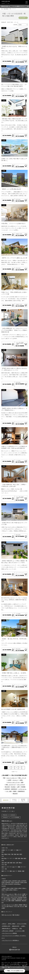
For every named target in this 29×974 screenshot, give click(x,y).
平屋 (4, 778)
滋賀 (11, 862)
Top (2, 8)
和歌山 (20, 862)
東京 (3, 854)
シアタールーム (22, 789)
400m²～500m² (9, 889)
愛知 (22, 858)
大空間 (9, 780)
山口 (13, 866)
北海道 (3, 850)
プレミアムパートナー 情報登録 (9, 933)
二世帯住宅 (7, 789)
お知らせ (4, 923)
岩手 (12, 850)
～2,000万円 (4, 880)
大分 (14, 871)
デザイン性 (16, 906)
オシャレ (22, 906)
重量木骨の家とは (5, 6)
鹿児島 (19, 871)
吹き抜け (13, 786)
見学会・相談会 (11, 923)
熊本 (11, 871)
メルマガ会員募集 (15, 817)
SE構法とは (15, 928)
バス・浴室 (9, 791)
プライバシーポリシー (7, 956)
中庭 (13, 914)
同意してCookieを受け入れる (15, 970)
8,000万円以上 (17, 884)
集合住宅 (15, 793)
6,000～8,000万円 (8, 884)
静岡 (25, 858)
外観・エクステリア (10, 784)
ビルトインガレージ (12, 778)
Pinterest (5, 815)
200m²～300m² (18, 888)
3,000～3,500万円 (6, 882)
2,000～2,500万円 (12, 880)
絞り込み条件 (22, 17)
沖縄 (23, 871)
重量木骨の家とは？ (7, 821)
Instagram (5, 817)
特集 (21, 928)
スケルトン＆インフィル (13, 782)
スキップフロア (21, 784)
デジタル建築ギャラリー (18, 6)
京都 (8, 862)
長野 (16, 858)
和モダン (11, 906)
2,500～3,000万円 (22, 880)
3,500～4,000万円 (15, 882)
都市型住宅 (14, 789)
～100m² (4, 888)
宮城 (17, 850)
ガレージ (9, 904)
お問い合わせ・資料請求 (7, 930)
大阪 (3, 862)
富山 (5, 858)
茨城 (15, 854)
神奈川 (5, 854)
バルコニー (15, 780)
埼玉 (9, 854)
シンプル (4, 904)
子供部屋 (23, 786)
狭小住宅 (7, 786)
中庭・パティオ (22, 778)
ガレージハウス (8, 914)
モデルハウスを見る (21, 923)
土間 (18, 786)
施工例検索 (6, 8)
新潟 (3, 858)
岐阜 (19, 858)
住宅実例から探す (6, 926)
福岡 (3, 871)
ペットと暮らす (14, 904)
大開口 (21, 780)
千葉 (12, 854)
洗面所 (14, 791)
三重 (17, 862)
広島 (3, 866)
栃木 (18, 854)
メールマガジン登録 (19, 930)
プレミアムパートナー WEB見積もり (10, 940)
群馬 (21, 854)
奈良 (14, 862)
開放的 (20, 904)
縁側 (22, 782)
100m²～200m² (10, 888)
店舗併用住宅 (21, 791)
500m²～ (15, 889)
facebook (13, 815)
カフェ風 (6, 906)
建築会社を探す (15, 926)
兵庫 (5, 862)
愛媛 (19, 866)
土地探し (23, 926)
